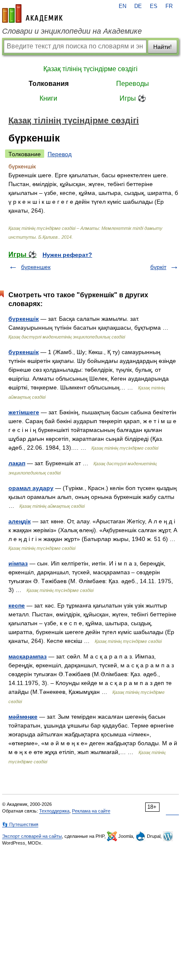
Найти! (162, 46)
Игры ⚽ (133, 98)
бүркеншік (23, 318)
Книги (48, 98)
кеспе (16, 605)
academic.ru (32, 13)
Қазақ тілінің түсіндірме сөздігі (90, 68)
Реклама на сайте (91, 810)
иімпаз (18, 563)
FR (169, 6)
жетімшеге (23, 412)
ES (153, 6)
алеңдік (19, 521)
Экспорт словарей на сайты (32, 836)
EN (122, 6)
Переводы (132, 83)
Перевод (60, 154)
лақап (16, 463)
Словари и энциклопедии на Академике (72, 31)
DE (138, 6)
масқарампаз (27, 656)
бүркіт (158, 267)
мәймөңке (22, 716)
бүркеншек (36, 267)
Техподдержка (54, 810)
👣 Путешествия (20, 824)
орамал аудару (30, 488)
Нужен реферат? (67, 254)
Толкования (49, 83)
